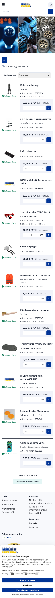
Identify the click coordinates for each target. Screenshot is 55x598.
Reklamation (8, 504)
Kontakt (33, 523)
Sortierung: (10, 74)
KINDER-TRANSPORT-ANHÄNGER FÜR (31, 378)
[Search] (50, 11)
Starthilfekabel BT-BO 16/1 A (35, 212)
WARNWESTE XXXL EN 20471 (35, 275)
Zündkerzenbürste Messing (34, 310)
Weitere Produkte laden (28, 481)
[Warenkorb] (50, 5)
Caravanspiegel (28, 246)
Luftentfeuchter (28, 151)
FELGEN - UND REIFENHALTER (35, 119)
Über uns (33, 527)
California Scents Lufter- (33, 442)
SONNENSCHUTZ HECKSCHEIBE (36, 344)
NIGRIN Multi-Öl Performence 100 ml (36, 182)
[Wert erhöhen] (42, 108)
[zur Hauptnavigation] (3, 5)
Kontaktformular (10, 500)
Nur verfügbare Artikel (17, 66)
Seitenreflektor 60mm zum (34, 411)
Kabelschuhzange (29, 85)
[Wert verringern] (25, 108)
